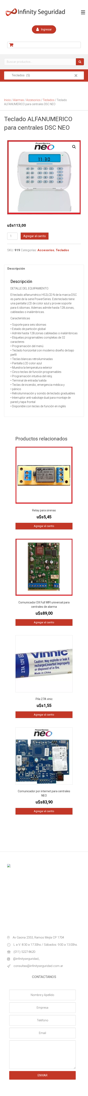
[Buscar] (80, 61)
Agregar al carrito (34, 236)
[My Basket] (44, 45)
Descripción (16, 268)
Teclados (48, 100)
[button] (44, 29)
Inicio (7, 100)
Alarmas (18, 100)
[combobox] (44, 75)
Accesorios (33, 100)
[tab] (44, 268)
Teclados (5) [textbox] (42, 75)
